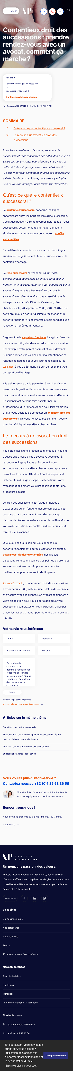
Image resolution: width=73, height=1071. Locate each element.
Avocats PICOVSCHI (17, 106)
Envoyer (12, 692)
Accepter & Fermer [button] (56, 1055)
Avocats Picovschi (13, 583)
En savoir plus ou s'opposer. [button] (21, 1065)
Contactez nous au (36, 784)
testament (8, 366)
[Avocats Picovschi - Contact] (43, 11)
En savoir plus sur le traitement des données (21, 704)
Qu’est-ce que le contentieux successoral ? (39, 128)
